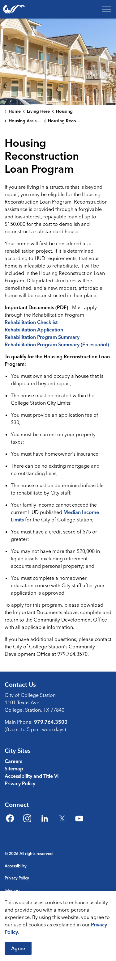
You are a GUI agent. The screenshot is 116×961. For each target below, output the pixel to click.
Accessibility (16, 865)
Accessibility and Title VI (32, 776)
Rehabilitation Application (34, 330)
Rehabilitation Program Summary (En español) (57, 344)
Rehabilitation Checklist (31, 322)
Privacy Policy (20, 783)
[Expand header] (106, 9)
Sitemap (14, 768)
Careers (13, 761)
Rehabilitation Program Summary (42, 337)
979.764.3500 (50, 722)
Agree (18, 948)
